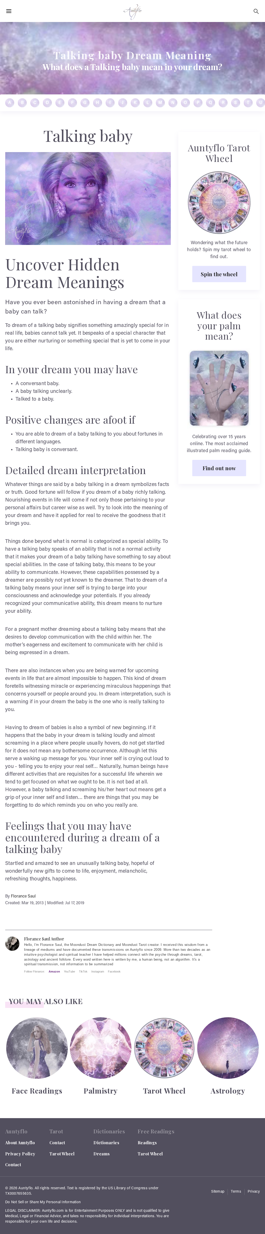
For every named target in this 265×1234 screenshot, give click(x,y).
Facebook (114, 971)
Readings (147, 1142)
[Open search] (256, 11)
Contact (13, 1164)
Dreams (101, 1153)
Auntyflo (25, 1188)
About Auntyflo (20, 1142)
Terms (236, 1192)
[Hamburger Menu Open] (9, 11)
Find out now (219, 468)
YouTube (69, 971)
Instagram (97, 971)
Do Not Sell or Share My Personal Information (43, 1202)
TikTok (83, 971)
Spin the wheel (219, 274)
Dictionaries (106, 1142)
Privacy (254, 1192)
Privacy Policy (20, 1153)
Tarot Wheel (62, 1153)
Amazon (54, 971)
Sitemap (217, 1192)
